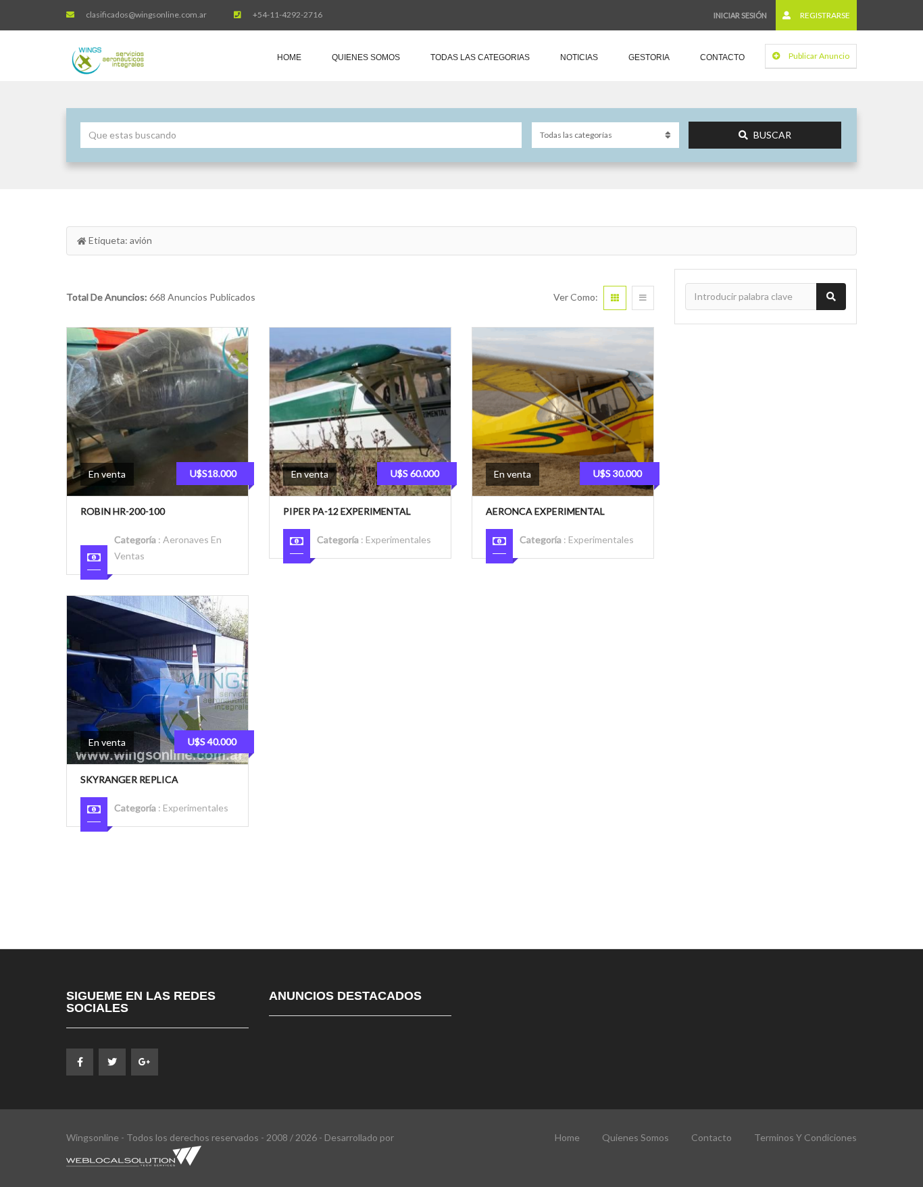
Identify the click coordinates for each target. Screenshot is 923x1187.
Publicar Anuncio (818, 56)
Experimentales (398, 539)
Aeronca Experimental (545, 511)
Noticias (579, 57)
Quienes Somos (366, 57)
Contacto (722, 57)
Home (289, 57)
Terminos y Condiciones (805, 1137)
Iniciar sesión (740, 15)
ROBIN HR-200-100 (122, 511)
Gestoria (649, 57)
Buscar (772, 135)
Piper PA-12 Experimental (347, 511)
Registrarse (824, 15)
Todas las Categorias (480, 57)
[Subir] (879, 1102)
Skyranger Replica (129, 779)
